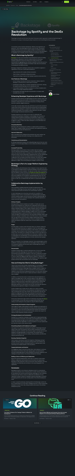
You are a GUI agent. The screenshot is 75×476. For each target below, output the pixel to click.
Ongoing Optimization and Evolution (57, 82)
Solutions (28, 1)
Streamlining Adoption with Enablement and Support (55, 78)
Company (46, 1)
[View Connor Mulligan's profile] (50, 94)
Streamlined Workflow (54, 53)
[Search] (62, 2)
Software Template (54, 64)
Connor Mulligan (56, 94)
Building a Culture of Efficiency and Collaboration (57, 84)
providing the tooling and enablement (37, 172)
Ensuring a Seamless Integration (56, 80)
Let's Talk (66, 1)
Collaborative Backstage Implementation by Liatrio (56, 63)
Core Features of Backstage (55, 48)
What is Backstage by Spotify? (55, 47)
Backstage (13, 57)
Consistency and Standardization (56, 56)
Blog (17, 5)
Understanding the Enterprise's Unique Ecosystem (56, 73)
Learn (41, 1)
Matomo (45, 298)
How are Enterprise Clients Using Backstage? (55, 70)
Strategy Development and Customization (55, 76)
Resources (13, 5)
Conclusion (51, 86)
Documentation (53, 68)
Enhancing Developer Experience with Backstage (56, 51)
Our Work (35, 1)
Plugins (52, 66)
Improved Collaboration (55, 54)
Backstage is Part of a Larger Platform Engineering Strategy (56, 60)
